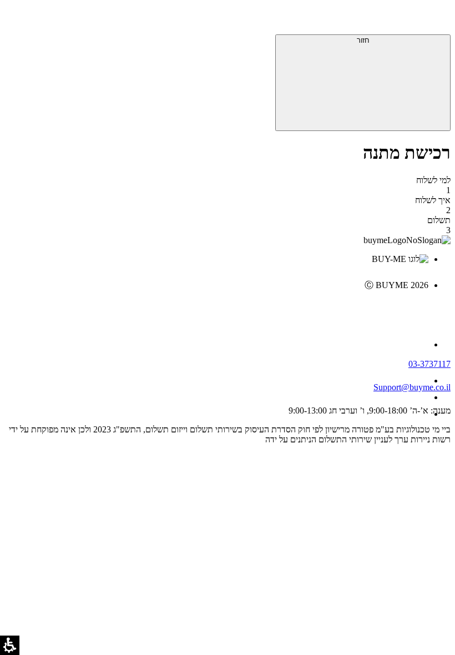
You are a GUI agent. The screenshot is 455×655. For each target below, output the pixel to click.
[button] (436, 19)
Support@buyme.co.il (412, 387)
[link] (216, 308)
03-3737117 (429, 364)
